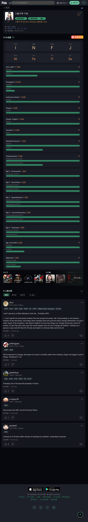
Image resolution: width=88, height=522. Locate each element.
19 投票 (16, 130)
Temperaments (11, 156)
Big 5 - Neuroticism (13, 182)
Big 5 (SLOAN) (11, 243)
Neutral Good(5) (11, 260)
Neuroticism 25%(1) (12, 185)
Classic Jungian (12, 119)
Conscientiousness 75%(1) (14, 219)
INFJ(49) (9, 69)
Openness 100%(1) (12, 230)
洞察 (38, 497)
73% (70, 44)
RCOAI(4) (9, 245)
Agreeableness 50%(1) (13, 200)
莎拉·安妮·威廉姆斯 (50, 281)
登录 (83, 3)
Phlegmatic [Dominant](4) (14, 159)
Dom (15, 55)
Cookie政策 (44, 499)
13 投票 (15, 108)
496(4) (8, 111)
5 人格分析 (7, 291)
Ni (15, 59)
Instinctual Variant (12, 97)
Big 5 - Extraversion (13, 171)
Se (70, 59)
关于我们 (21, 497)
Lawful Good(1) (11, 264)
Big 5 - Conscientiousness (15, 212)
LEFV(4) (8, 144)
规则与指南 (47, 497)
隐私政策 (54, 499)
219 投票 (7, 37)
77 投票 (17, 67)
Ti (52, 59)
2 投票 (23, 182)
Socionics (9, 130)
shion (10, 26)
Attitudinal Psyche (12, 141)
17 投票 (23, 97)
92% (15, 44)
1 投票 (23, 171)
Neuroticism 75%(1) (12, 189)
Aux (34, 55)
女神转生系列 (28, 282)
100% (52, 44)
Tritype (8, 108)
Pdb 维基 (31, 497)
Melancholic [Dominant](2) (14, 163)
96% (33, 44)
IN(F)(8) (8, 122)
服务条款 (34, 499)
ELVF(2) (8, 148)
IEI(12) (8, 133)
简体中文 (62, 3)
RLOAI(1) (9, 249)
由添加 (11, 27)
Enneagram (10, 82)
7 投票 (16, 258)
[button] (43, 173)
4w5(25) (9, 84)
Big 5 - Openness (12, 228)
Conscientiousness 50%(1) (14, 215)
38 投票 (18, 82)
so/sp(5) (8, 100)
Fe (33, 59)
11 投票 (23, 141)
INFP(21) (9, 74)
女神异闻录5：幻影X (36, 18)
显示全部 (77, 278)
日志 (18, 28)
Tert (52, 55)
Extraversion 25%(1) (12, 174)
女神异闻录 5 (20, 18)
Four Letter (10, 67)
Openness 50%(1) (12, 234)
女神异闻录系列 (38, 281)
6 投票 (20, 243)
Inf (70, 55)
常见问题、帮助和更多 (62, 497)
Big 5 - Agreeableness (14, 197)
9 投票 (20, 156)
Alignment (9, 258)
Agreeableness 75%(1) (13, 204)
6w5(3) (8, 89)
